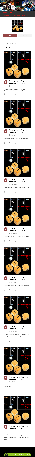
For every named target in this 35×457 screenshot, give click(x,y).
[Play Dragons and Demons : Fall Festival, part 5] (5, 229)
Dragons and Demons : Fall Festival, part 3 (19, 327)
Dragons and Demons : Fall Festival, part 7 (19, 131)
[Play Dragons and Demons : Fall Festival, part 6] (5, 180)
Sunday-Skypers (7, 13)
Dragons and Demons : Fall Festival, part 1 (19, 427)
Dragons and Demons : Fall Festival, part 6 (19, 180)
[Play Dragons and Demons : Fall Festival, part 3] (5, 327)
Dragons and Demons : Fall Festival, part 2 (19, 378)
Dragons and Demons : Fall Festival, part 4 (19, 278)
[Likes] (4, 94)
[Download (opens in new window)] (10, 94)
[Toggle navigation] (33, 2)
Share (10, 35)
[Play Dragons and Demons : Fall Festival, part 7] (5, 131)
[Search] (29, 2)
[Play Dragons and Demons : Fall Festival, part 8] (5, 82)
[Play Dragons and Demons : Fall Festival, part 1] (5, 427)
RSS (26, 35)
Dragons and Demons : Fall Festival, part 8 (19, 82)
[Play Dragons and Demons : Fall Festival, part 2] (5, 378)
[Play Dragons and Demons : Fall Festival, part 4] (5, 278)
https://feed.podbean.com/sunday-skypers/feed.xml (16, 15)
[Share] (15, 94)
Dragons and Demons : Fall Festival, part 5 (19, 229)
